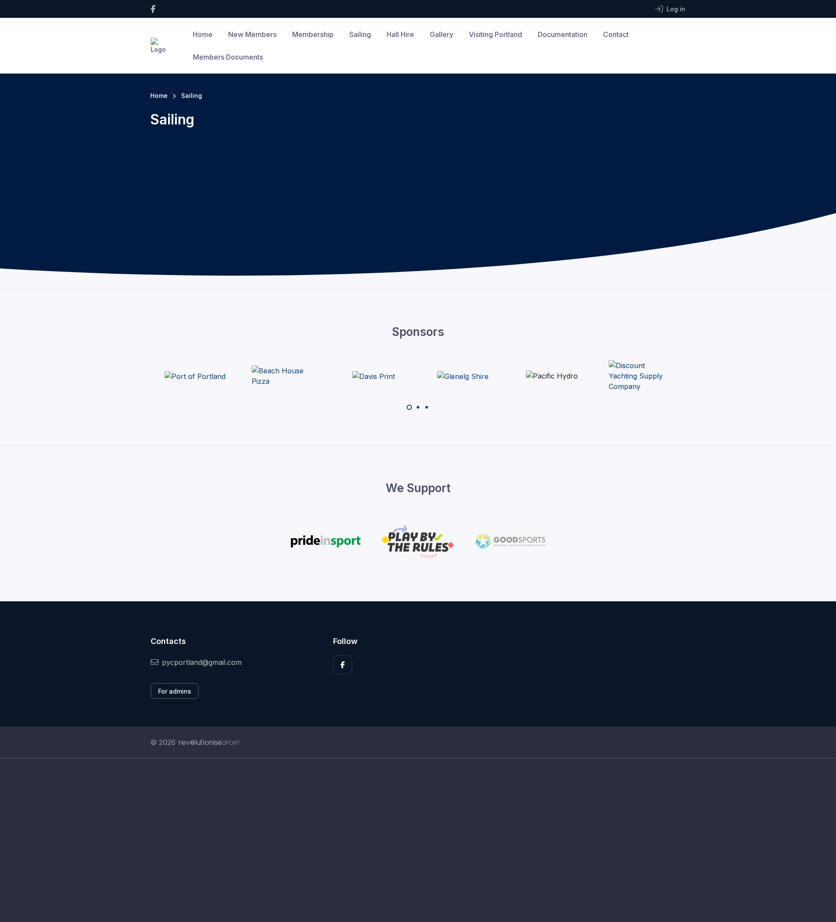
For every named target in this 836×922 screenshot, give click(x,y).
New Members (252, 34)
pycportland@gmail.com (202, 662)
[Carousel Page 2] (418, 407)
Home (202, 34)
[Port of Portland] (195, 376)
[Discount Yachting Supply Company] (641, 376)
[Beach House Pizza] (284, 375)
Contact (616, 34)
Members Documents (228, 57)
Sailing (360, 34)
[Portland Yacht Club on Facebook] (153, 8)
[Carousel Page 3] (426, 407)
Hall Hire (400, 34)
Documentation (562, 34)
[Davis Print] (373, 376)
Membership (313, 34)
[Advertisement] (411, 840)
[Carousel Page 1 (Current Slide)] (409, 407)
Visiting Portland (495, 34)
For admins (174, 691)
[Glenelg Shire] (463, 376)
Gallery (441, 34)
